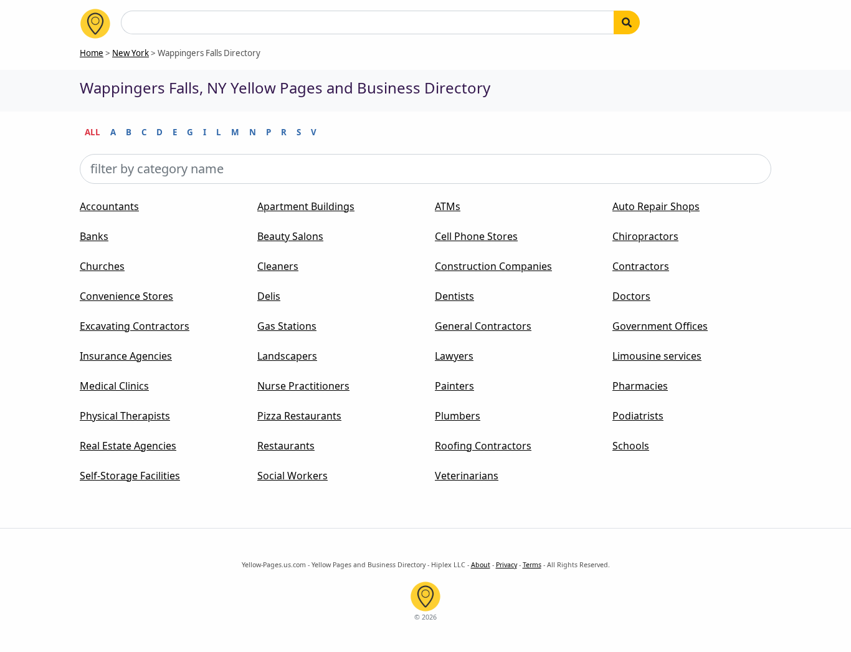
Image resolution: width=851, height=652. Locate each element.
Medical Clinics (114, 386)
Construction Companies (493, 266)
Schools (630, 446)
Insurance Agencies (126, 356)
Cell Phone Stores (476, 236)
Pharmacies (640, 386)
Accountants (109, 206)
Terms (532, 564)
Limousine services (656, 356)
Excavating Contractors (134, 326)
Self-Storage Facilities (130, 475)
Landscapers (287, 356)
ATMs (447, 206)
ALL (92, 132)
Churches (102, 266)
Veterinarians (466, 475)
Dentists (454, 296)
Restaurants (286, 446)
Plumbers (457, 416)
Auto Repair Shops (656, 206)
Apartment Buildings (305, 206)
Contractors (640, 266)
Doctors (631, 296)
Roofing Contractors (483, 446)
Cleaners (277, 266)
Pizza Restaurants (299, 416)
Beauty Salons (290, 236)
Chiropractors (645, 236)
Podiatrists (637, 416)
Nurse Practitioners (303, 386)
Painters (454, 386)
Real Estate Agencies (128, 446)
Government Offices (660, 326)
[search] (627, 22)
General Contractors (483, 326)
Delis (268, 296)
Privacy (506, 564)
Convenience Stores (126, 296)
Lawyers (454, 356)
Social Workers (292, 475)
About (480, 564)
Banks (94, 236)
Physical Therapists (125, 416)
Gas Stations (286, 326)
